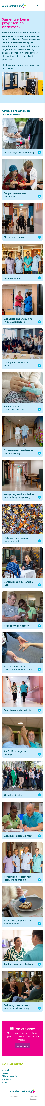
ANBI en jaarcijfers (10, 1076)
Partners (6, 1073)
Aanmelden (22, 1046)
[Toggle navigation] (41, 5)
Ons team (6, 1079)
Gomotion (33, 1099)
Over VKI (6, 1070)
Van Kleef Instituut (14, 5)
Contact (5, 1082)
